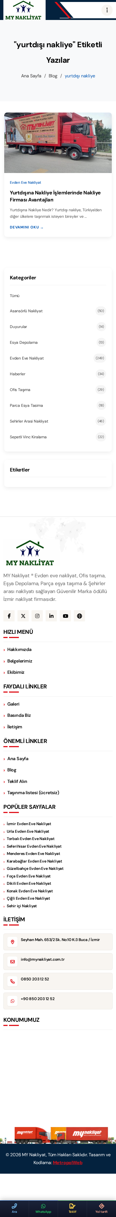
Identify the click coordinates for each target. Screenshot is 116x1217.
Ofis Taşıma (57, 389)
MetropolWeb (67, 1163)
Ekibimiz (15, 672)
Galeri (13, 704)
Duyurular (57, 326)
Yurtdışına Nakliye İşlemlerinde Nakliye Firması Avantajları (55, 196)
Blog (53, 76)
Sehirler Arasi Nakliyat (57, 421)
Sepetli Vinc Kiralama (57, 436)
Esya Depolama (57, 342)
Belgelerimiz (19, 661)
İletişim (14, 727)
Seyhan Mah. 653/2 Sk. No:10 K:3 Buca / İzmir (60, 939)
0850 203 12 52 (35, 979)
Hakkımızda (19, 649)
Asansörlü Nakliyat (57, 310)
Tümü (14, 295)
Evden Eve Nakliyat (57, 358)
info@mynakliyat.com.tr (43, 959)
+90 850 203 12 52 (38, 998)
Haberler (57, 373)
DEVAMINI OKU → (27, 227)
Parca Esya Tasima (57, 405)
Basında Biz (19, 715)
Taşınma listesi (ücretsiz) (33, 793)
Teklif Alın (17, 781)
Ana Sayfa (31, 76)
